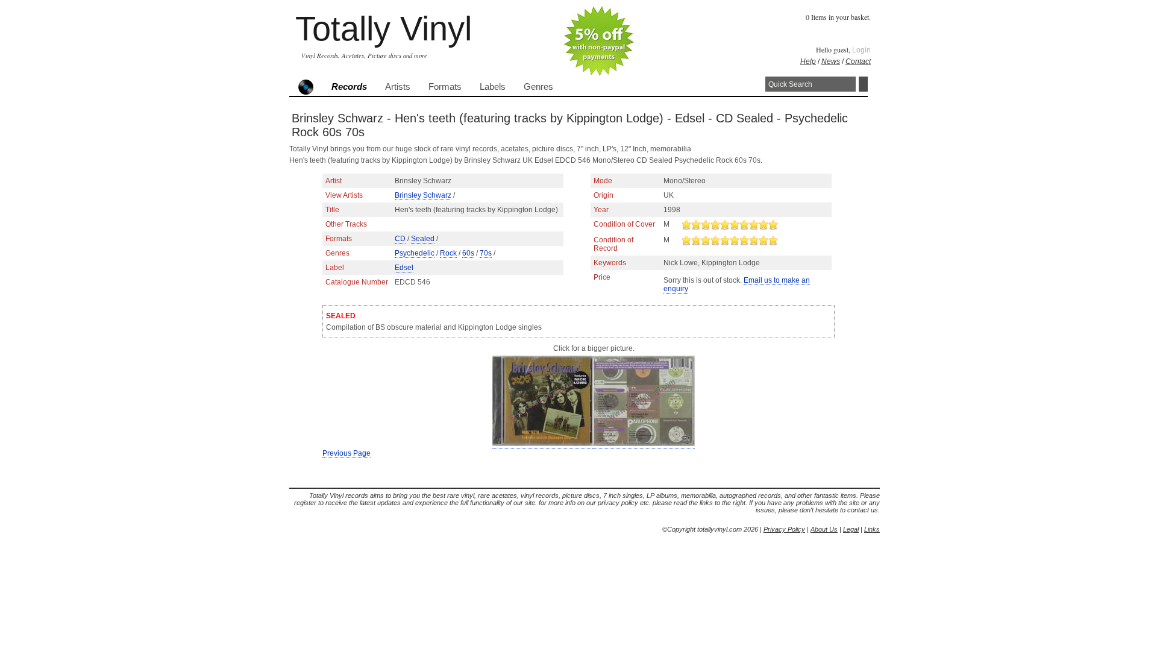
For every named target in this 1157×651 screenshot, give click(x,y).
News (830, 61)
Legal (851, 529)
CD (400, 238)
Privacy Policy (784, 529)
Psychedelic (414, 253)
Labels (493, 87)
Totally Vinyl (383, 29)
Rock (448, 253)
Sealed (422, 238)
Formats (445, 87)
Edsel (404, 267)
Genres (538, 87)
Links (872, 529)
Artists (397, 87)
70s (486, 253)
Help (808, 61)
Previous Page (346, 453)
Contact (858, 61)
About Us (824, 529)
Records (349, 87)
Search (863, 84)
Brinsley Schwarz (423, 195)
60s (468, 253)
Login (861, 50)
